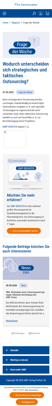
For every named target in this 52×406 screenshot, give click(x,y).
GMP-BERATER (10, 126)
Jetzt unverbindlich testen (25, 231)
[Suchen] (34, 13)
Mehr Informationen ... (32, 390)
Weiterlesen (12, 320)
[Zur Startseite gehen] (26, 4)
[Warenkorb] (47, 13)
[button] (18, 333)
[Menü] (4, 13)
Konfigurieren (28, 402)
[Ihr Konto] (41, 13)
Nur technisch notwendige (28, 395)
